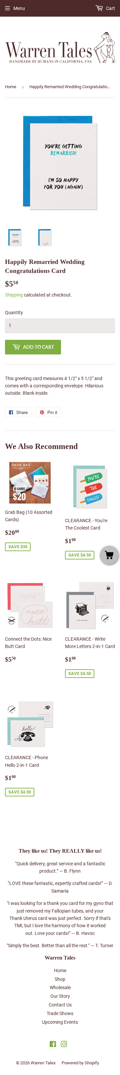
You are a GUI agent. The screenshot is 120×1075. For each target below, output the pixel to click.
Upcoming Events (60, 1022)
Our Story (60, 996)
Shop (60, 979)
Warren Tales (43, 1062)
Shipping (14, 295)
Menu (19, 8)
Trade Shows (60, 1013)
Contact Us (60, 1004)
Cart (110, 8)
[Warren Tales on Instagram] (64, 1045)
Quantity (14, 312)
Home (10, 86)
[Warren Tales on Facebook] (52, 1045)
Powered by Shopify (80, 1062)
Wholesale (60, 987)
